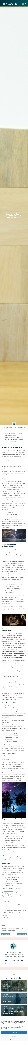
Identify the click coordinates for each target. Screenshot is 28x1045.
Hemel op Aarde (20, 897)
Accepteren (14, 1032)
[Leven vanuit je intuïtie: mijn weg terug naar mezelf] (14, 1010)
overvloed (4, 691)
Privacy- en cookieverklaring (8, 1043)
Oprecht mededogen (11, 583)
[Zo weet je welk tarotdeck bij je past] (14, 986)
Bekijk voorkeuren (14, 1040)
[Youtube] (22, 960)
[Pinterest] (14, 960)
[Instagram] (10, 960)
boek (3, 569)
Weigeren (14, 1036)
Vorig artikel (6, 934)
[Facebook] (6, 960)
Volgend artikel (21, 934)
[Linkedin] (18, 960)
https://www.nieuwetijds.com (14, 964)
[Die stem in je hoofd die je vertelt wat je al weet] (14, 998)
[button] (26, 1018)
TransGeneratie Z (8, 891)
